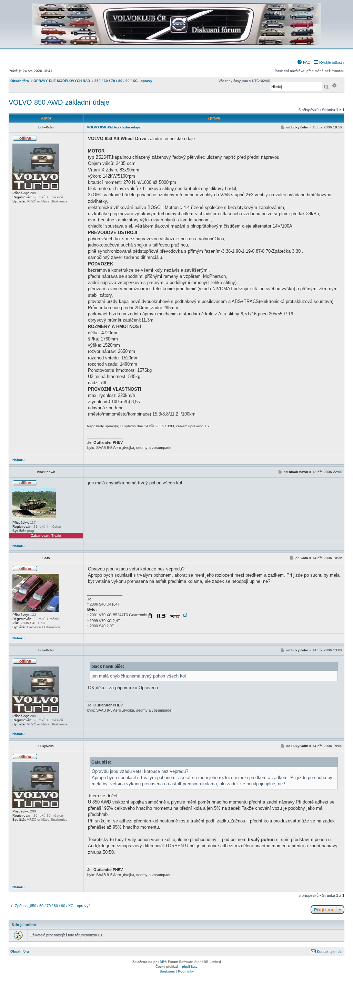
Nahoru (18, 460)
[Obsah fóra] (176, 43)
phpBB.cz (190, 966)
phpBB (158, 962)
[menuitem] (304, 62)
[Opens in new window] (167, 615)
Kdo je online (24, 925)
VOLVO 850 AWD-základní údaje (59, 102)
